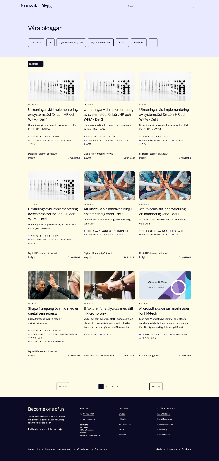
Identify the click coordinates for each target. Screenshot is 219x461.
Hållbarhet (138, 42)
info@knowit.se (89, 419)
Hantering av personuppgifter (58, 449)
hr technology (181, 334)
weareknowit (38, 334)
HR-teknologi (149, 338)
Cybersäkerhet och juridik (71, 42)
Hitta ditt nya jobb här (42, 429)
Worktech (36, 338)
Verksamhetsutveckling (44, 140)
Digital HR (36, 136)
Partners (122, 429)
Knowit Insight (162, 429)
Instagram (172, 449)
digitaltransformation (64, 334)
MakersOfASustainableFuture (47, 342)
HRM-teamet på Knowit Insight (99, 355)
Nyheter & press (125, 424)
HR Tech (67, 140)
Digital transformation (100, 42)
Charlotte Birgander (149, 355)
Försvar (122, 42)
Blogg (46, 6)
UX (153, 42)
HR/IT (58, 330)
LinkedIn (158, 449)
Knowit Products (163, 435)
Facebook (186, 449)
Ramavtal (122, 435)
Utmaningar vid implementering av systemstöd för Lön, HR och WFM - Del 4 (53, 114)
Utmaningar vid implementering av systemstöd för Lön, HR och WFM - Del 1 (53, 214)
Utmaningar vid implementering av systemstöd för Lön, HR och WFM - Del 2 (164, 114)
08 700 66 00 (88, 414)
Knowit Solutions (163, 414)
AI (50, 42)
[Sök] (192, 6)
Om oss (122, 414)
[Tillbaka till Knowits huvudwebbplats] (29, 6)
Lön (57, 136)
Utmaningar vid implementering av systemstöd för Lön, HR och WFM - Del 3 (108, 114)
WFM (33, 144)
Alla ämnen (36, 42)
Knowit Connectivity (165, 424)
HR (48, 136)
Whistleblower (83, 449)
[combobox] (158, 6)
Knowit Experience (164, 419)
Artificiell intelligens (98, 231)
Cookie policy (34, 449)
